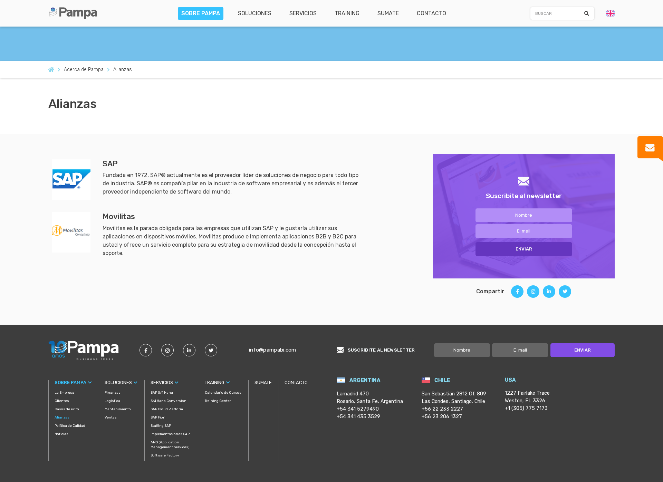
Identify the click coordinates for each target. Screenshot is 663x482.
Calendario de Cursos (223, 393)
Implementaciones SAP (170, 434)
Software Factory (165, 455)
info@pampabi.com (272, 350)
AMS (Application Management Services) (170, 444)
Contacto (431, 13)
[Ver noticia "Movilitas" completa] (77, 232)
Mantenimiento (118, 409)
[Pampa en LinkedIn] (189, 350)
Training (347, 13)
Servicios (303, 13)
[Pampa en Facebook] (146, 350)
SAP (110, 163)
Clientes (62, 401)
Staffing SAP (161, 426)
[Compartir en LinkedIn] (549, 294)
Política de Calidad (70, 426)
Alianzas (62, 417)
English (610, 13)
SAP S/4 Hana (162, 393)
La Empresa (64, 393)
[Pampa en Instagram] (167, 350)
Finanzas (113, 393)
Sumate (388, 13)
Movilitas (119, 216)
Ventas (111, 417)
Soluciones (254, 13)
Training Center (218, 401)
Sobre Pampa (200, 13)
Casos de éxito (67, 409)
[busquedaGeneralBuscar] (586, 13)
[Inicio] (51, 70)
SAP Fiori (158, 417)
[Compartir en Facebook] (517, 294)
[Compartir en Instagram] (533, 294)
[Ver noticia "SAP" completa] (77, 179)
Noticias (61, 434)
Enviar (524, 249)
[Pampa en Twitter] (211, 350)
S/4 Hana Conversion (168, 401)
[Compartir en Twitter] (565, 294)
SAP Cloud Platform (167, 409)
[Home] (75, 13)
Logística (112, 401)
